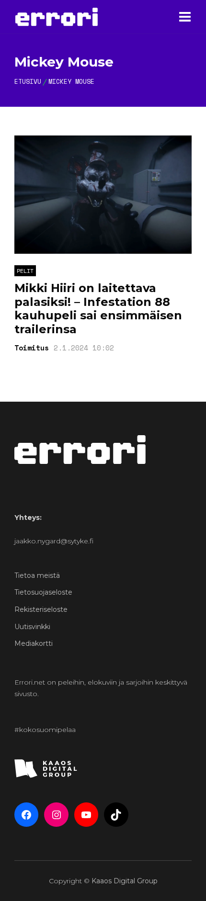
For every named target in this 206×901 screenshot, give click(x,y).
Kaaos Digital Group (125, 881)
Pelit (25, 271)
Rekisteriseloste (41, 609)
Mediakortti (33, 643)
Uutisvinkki (32, 626)
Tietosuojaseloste (43, 592)
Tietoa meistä (37, 575)
